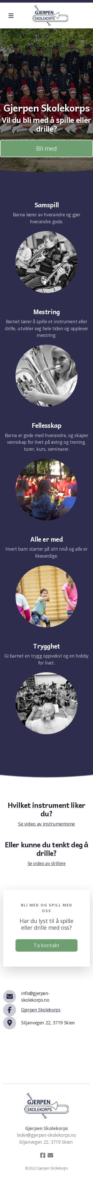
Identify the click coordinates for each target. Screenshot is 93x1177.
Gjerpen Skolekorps (40, 1010)
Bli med (46, 148)
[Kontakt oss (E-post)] (50, 1155)
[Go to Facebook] (43, 1155)
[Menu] (11, 15)
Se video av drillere (47, 863)
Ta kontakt (46, 945)
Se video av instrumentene (46, 824)
